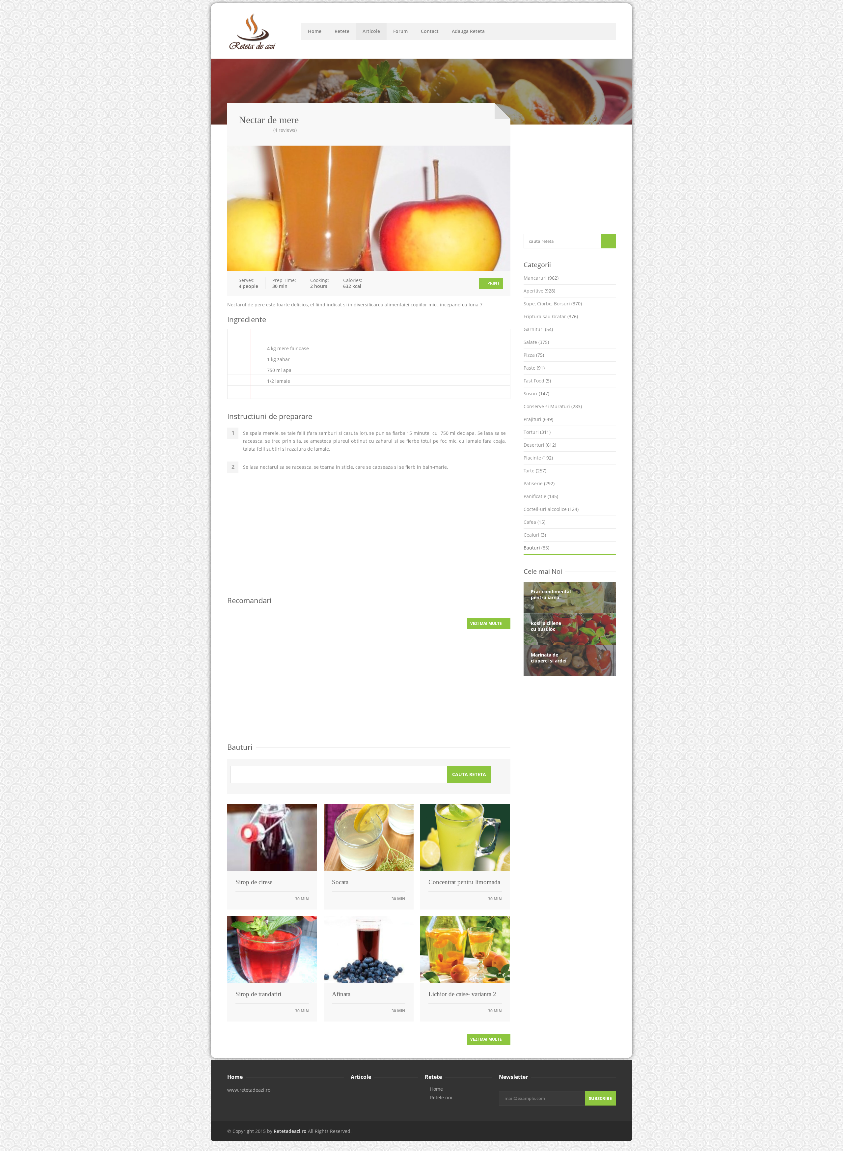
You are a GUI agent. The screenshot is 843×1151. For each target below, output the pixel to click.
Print (493, 283)
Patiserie (539, 483)
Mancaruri (541, 278)
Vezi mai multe (486, 623)
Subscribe (600, 1098)
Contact (430, 31)
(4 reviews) (285, 130)
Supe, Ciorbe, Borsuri (553, 303)
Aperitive (539, 291)
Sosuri (536, 393)
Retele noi (441, 1098)
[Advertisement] (368, 538)
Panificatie (541, 496)
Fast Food (537, 381)
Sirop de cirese (253, 882)
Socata (340, 882)
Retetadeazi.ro (290, 1131)
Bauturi (536, 548)
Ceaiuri (535, 535)
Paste (534, 368)
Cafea (534, 522)
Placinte (538, 458)
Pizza (534, 355)
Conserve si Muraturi (553, 406)
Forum (400, 31)
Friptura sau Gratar (551, 316)
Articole (371, 31)
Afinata (341, 994)
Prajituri (538, 419)
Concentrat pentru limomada (464, 882)
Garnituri (538, 329)
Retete (342, 31)
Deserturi (540, 445)
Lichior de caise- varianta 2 (462, 994)
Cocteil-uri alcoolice (551, 509)
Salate (536, 342)
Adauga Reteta (468, 31)
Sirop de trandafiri (258, 994)
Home (314, 31)
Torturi (537, 432)
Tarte (535, 470)
